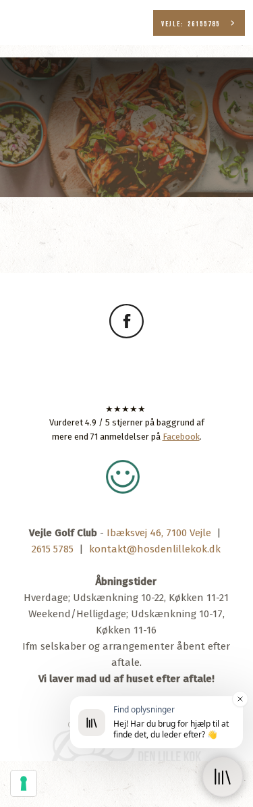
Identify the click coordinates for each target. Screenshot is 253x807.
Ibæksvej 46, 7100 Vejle (159, 533)
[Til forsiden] (127, 97)
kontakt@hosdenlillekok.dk (155, 549)
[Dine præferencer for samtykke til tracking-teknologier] (23, 783)
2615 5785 (53, 549)
